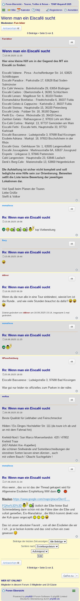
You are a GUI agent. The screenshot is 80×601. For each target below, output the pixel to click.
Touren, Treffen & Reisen (36, 4)
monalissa (7, 205)
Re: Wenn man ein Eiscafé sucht (26, 217)
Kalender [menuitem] (25, 10)
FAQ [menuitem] (37, 10)
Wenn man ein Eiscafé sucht (28, 18)
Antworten (10, 28)
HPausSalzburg (10, 358)
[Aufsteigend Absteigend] (40, 551)
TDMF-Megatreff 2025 (61, 4)
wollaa (5, 396)
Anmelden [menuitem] (73, 10)
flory (4, 240)
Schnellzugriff (4, 10)
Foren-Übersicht (14, 4)
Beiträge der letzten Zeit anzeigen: (31, 541)
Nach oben (77, 200)
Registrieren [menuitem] (56, 10)
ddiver (5, 275)
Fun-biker (19, 23)
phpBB (28, 596)
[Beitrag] (3, 55)
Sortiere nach (28, 546)
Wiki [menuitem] (13, 10)
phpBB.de (55, 599)
